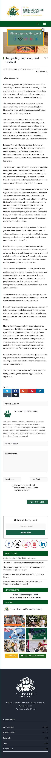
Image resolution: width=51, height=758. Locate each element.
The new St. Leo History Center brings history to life (23, 562)
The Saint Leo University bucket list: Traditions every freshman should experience (24, 568)
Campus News (9, 732)
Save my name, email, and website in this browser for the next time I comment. (26, 486)
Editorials (7, 738)
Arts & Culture (42, 71)
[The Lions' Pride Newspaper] (25, 11)
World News (8, 748)
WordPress (30, 709)
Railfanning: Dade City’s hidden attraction (19, 558)
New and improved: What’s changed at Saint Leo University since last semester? (22, 582)
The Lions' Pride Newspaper (15, 69)
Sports (5, 743)
